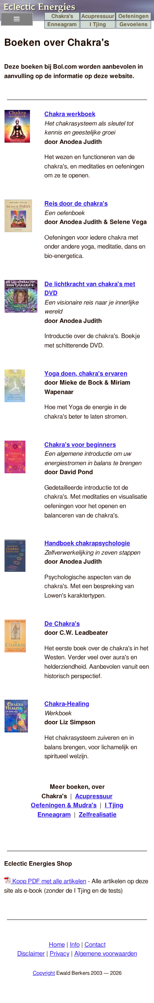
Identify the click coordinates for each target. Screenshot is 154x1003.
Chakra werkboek (69, 114)
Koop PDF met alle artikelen (48, 881)
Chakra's (62, 16)
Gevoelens (133, 24)
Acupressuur (97, 16)
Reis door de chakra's (76, 204)
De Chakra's (62, 624)
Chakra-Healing (66, 704)
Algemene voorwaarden (105, 954)
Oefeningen (133, 16)
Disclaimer (31, 954)
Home (57, 945)
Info (75, 945)
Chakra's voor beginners (80, 445)
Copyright (44, 973)
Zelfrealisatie (98, 815)
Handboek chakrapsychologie (87, 543)
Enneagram (62, 24)
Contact (95, 945)
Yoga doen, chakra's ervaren (85, 374)
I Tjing (98, 24)
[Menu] (17, 19)
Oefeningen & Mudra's (64, 805)
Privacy (59, 954)
